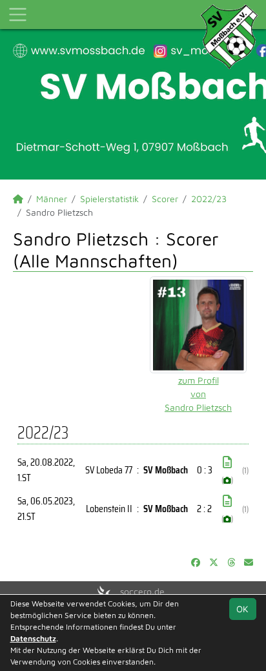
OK (242, 608)
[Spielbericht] (227, 462)
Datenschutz (33, 638)
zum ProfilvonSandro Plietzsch (198, 394)
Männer (51, 198)
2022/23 (209, 198)
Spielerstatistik (109, 198)
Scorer (165, 198)
